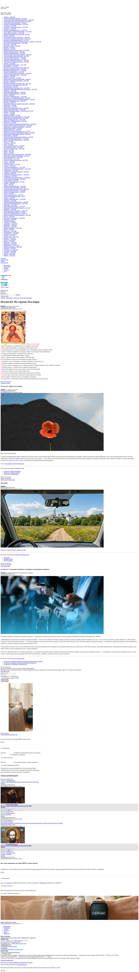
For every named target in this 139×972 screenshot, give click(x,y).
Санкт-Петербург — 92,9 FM (12, 164)
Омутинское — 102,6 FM (11, 249)
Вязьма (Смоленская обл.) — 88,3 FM (14, 51)
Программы (7, 265)
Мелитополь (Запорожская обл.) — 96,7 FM (16, 118)
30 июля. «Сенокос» (6, 854)
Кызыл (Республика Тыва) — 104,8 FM (14, 109)
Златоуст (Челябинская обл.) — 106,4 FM (15, 75)
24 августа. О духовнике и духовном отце (15, 664)
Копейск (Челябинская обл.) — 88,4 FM (15, 101)
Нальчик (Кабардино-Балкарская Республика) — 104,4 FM (20, 124)
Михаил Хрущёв (21, 550)
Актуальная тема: (19, 658)
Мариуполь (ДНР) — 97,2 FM (12, 115)
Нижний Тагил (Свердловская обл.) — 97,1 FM (17, 131)
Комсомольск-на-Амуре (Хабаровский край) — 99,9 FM (19, 99)
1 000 (4, 671)
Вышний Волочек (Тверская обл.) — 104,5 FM (16, 50)
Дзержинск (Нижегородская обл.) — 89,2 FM (16, 60)
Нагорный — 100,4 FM (10, 244)
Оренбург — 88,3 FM (10, 143)
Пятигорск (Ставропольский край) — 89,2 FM (16, 156)
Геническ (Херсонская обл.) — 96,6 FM (14, 57)
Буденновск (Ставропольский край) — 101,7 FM (17, 38)
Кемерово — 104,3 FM (10, 90)
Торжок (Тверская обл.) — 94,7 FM (13, 195)
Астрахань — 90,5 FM (10, 25)
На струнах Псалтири (26, 298)
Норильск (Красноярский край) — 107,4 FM (16, 138)
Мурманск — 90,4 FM (10, 122)
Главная (3, 298)
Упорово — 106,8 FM (10, 252)
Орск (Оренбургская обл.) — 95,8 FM (14, 145)
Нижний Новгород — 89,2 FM (12, 130)
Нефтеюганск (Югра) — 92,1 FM (13, 128)
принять (3, 970)
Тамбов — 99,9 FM (9, 183)
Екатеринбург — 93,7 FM (11, 66)
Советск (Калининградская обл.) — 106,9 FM (16, 174)
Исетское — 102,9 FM (10, 239)
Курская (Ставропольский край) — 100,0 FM (16, 108)
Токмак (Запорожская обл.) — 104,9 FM (15, 190)
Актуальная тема (5, 566)
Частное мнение (10, 813)
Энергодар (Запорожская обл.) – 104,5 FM (15, 213)
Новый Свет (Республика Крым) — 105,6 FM (16, 140)
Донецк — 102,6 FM (9, 63)
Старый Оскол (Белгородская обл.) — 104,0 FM (17, 177)
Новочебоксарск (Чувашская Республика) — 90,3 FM (18, 137)
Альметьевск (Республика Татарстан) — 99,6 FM (17, 21)
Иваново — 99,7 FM (9, 76)
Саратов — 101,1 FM (9, 166)
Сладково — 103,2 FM (10, 251)
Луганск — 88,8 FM (9, 114)
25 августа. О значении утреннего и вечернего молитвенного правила (23, 661)
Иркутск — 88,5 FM (9, 82)
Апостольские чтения (12, 804)
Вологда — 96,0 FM (9, 47)
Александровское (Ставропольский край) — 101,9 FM (19, 20)
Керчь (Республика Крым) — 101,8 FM (14, 92)
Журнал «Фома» (5, 937)
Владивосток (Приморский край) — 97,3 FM (16, 40)
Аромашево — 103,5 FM (10, 223)
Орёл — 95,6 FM (8, 144)
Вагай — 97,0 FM (9, 229)
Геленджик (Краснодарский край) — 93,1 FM (16, 56)
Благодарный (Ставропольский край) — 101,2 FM (17, 31)
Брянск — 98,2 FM (9, 36)
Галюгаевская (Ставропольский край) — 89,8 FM (17, 54)
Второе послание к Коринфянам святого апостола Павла (16, 806)
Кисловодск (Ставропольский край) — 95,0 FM (17, 98)
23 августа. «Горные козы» (11, 474)
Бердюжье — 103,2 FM (10, 226)
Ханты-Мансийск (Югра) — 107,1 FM (14, 206)
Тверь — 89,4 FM (8, 184)
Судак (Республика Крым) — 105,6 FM (14, 179)
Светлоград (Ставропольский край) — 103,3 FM (17, 169)
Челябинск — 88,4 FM (10, 209)
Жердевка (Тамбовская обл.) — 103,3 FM (15, 70)
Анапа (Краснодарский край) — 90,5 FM (15, 23)
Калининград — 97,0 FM (11, 86)
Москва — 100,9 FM (9, 17)
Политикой (6, 754)
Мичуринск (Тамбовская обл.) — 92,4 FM (15, 121)
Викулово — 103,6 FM (10, 231)
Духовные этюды (5, 383)
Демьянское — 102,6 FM (10, 234)
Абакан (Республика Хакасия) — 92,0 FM (15, 18)
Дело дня (3, 258)
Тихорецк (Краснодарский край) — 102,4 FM (16, 189)
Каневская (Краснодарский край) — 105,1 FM (16, 88)
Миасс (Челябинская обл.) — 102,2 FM (14, 119)
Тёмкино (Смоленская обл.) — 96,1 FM (14, 186)
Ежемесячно (5, 676)
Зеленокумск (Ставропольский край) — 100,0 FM (17, 73)
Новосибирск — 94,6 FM (11, 135)
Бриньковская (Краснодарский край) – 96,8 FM (17, 34)
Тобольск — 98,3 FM (9, 248)
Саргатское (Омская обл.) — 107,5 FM (14, 167)
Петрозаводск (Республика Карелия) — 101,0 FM (17, 154)
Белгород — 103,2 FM (10, 28)
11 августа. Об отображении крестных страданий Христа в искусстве (20, 782)
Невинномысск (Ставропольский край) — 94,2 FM (18, 125)
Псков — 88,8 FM (9, 153)
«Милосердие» (25, 937)
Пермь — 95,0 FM (9, 151)
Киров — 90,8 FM (9, 95)
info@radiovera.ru (5, 943)
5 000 (7, 671)
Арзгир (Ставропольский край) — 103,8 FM (16, 24)
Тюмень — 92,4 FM (9, 197)
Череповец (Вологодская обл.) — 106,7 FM (15, 210)
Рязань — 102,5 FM (9, 161)
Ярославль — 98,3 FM (10, 219)
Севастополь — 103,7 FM (11, 170)
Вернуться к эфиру (6, 13)
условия (12, 678)
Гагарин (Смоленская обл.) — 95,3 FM (14, 53)
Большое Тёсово (8, 559)
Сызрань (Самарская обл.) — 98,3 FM (14, 182)
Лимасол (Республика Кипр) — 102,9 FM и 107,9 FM (18, 111)
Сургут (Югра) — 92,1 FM (11, 180)
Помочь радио (4, 679)
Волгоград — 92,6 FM (10, 44)
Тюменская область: (9, 221)
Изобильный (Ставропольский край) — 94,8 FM (17, 79)
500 (2, 671)
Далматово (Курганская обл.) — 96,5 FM (15, 59)
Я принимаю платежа (10, 678)
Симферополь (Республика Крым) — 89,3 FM (16, 171)
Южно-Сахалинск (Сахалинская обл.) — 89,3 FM (17, 215)
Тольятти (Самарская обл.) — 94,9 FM (14, 192)
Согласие (9, 752)
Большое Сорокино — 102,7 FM (12, 228)
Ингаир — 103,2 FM (9, 238)
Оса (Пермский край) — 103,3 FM (13, 147)
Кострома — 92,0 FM (9, 102)
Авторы (6, 268)
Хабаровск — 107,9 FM (10, 205)
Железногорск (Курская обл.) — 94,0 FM (15, 69)
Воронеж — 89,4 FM (9, 49)
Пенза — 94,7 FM (9, 150)
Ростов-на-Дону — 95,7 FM (11, 158)
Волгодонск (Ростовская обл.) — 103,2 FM (15, 43)
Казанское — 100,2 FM (10, 242)
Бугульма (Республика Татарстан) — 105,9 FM (16, 37)
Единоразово (14, 676)
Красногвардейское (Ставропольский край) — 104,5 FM (19, 103)
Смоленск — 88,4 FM (10, 173)
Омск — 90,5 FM (8, 141)
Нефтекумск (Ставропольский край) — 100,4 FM (17, 127)
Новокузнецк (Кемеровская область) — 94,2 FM (17, 134)
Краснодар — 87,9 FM (10, 105)
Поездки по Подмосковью (8, 479)
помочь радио (4, 259)
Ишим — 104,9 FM (9, 241)
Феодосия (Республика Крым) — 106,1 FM (15, 203)
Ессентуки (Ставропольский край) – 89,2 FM (16, 67)
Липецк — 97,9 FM (9, 112)
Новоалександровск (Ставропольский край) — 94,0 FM (19, 132)
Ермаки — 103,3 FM (9, 235)
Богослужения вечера (6, 821)
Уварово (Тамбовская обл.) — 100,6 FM (14, 199)
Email (2, 742)
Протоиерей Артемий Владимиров (14, 463)
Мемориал (7, 933)
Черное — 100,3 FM (9, 254)
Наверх (3, 922)
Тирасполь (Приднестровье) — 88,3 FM (15, 187)
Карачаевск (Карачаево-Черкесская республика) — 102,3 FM (20, 89)
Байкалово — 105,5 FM (10, 225)
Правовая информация (7, 960)
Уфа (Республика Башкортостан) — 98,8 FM (16, 202)
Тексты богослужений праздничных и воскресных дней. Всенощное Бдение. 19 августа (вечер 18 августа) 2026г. (32, 823)
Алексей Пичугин (11, 550)
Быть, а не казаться (6, 814)
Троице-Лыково (8, 560)
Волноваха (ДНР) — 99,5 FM (12, 46)
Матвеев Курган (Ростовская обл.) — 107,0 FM (17, 116)
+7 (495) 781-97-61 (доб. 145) (18, 943)
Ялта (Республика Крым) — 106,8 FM (14, 218)
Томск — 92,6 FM (9, 193)
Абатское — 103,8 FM (10, 222)
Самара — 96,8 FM (9, 163)
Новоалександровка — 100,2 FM (13, 247)
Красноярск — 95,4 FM (10, 106)
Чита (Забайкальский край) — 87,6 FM (14, 212)
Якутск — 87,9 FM (9, 216)
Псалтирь (16, 298)
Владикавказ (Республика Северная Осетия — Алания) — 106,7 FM (22, 41)
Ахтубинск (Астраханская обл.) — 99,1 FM (16, 27)
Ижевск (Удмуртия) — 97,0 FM (12, 77)
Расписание (7, 267)
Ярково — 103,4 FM (9, 255)
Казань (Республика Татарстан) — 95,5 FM (15, 85)
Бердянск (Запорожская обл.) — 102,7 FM (15, 30)
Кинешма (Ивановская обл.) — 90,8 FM (15, 93)
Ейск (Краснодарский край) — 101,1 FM (15, 64)
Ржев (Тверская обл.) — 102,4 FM (13, 157)
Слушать (3, 780)
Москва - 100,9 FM (6, 14)
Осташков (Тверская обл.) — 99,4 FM (14, 148)
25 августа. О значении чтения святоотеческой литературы (20, 663)
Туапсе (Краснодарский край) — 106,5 (14, 196)
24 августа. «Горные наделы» (12, 472)
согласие (9, 762)
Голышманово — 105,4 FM (11, 232)
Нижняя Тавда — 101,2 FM (11, 245)
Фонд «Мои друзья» (15, 937)
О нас (5, 271)
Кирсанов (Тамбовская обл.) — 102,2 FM (15, 96)
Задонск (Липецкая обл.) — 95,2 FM (14, 72)
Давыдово (6, 557)
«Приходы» (33, 937)
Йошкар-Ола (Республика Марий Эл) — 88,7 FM (17, 83)
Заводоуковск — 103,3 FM (11, 236)
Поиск (17, 295)
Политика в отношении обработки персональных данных (16, 962)
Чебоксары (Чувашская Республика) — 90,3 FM (17, 208)
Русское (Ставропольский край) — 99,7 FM (16, 160)
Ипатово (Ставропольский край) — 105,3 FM (16, 80)
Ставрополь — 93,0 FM (10, 176)
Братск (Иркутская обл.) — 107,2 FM (14, 33)
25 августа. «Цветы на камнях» (12, 471)
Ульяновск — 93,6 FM (10, 200)
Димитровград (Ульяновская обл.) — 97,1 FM (16, 62)
